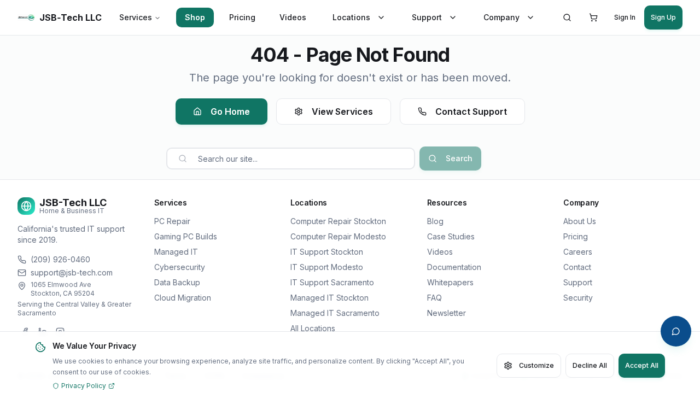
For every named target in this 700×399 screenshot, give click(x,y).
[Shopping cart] (593, 17)
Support (427, 17)
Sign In (624, 17)
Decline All (590, 365)
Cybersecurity (179, 267)
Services (135, 17)
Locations (351, 17)
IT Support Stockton (326, 251)
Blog (435, 221)
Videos (292, 17)
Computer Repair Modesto (338, 236)
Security (578, 297)
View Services (342, 111)
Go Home (230, 111)
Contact (577, 267)
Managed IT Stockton (329, 297)
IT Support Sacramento (332, 282)
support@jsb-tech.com (72, 272)
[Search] (567, 17)
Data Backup (177, 282)
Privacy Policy (83, 386)
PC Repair (172, 221)
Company (501, 17)
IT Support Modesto (326, 267)
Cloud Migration (182, 297)
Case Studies (451, 236)
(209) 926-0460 (60, 259)
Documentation (454, 267)
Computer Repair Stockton (338, 221)
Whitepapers (450, 282)
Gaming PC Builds (185, 236)
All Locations (312, 328)
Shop (195, 17)
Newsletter (446, 313)
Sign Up (663, 17)
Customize (536, 365)
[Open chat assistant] (676, 331)
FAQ (434, 297)
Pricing (242, 17)
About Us (579, 221)
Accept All (641, 365)
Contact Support (471, 111)
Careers (577, 251)
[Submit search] (183, 158)
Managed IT (176, 251)
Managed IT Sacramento (335, 313)
